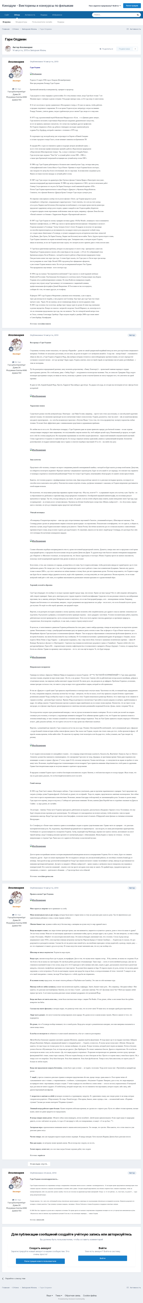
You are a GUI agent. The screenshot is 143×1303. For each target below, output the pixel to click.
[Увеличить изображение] (36, 74)
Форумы (7, 22)
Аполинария (26, 47)
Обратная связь (72, 1295)
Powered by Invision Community (71, 1299)
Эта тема (127, 15)
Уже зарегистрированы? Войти (104, 6)
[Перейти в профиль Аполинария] (8, 49)
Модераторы (21, 22)
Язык (49, 1295)
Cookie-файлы (90, 1295)
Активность (30, 15)
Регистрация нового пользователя (40, 1261)
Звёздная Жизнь (38, 50)
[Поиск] (138, 15)
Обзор (17, 15)
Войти (102, 1258)
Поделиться (107, 49)
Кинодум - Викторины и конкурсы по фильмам (37, 5)
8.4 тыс (17, 89)
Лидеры (60, 22)
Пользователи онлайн (42, 22)
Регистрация (132, 5)
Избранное (57, 15)
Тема (58, 1295)
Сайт (7, 15)
